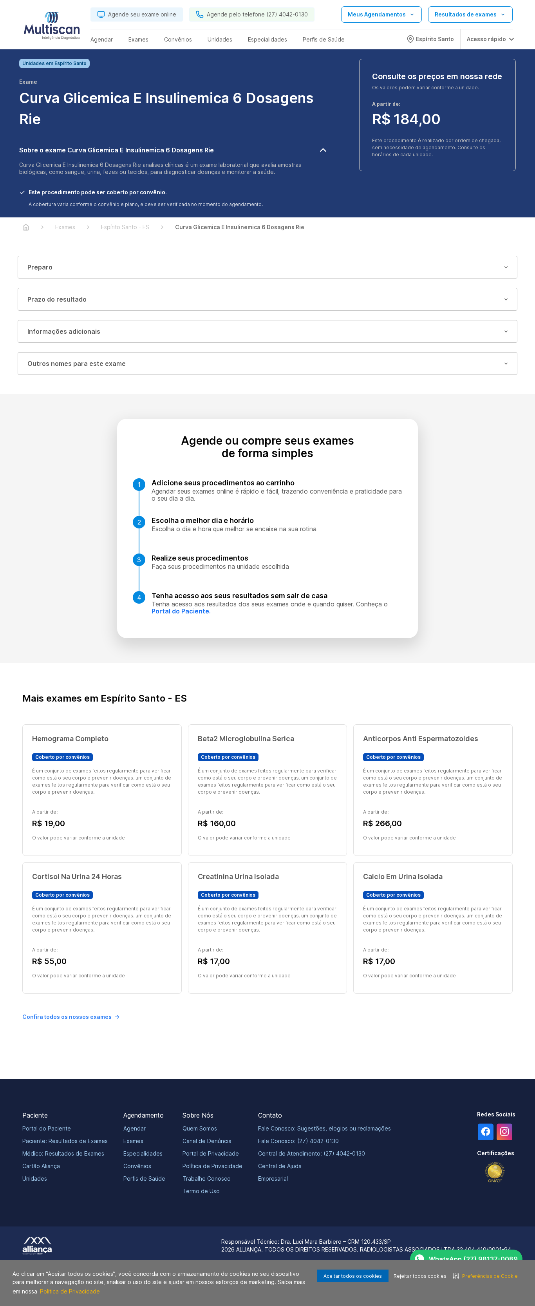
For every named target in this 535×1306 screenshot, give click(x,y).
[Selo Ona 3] (495, 1172)
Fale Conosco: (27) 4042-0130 (298, 1141)
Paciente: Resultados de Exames (65, 1141)
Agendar (134, 1128)
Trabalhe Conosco (207, 1178)
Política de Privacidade (70, 1291)
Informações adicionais (63, 331)
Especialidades (143, 1153)
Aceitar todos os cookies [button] (353, 1276)
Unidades (34, 1178)
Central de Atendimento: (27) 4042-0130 (311, 1153)
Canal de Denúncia (207, 1141)
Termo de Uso (201, 1191)
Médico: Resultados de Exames (63, 1153)
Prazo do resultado (57, 299)
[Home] (25, 227)
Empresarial (273, 1178)
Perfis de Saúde (144, 1178)
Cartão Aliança (41, 1166)
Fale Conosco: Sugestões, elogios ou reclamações (324, 1128)
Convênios (137, 1166)
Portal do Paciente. (181, 611)
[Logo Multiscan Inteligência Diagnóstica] (51, 27)
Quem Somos (200, 1128)
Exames (133, 1141)
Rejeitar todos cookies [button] (420, 1276)
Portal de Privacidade (211, 1153)
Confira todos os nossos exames (67, 1016)
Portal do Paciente (46, 1128)
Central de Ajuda (280, 1166)
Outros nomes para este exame (76, 363)
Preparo (39, 267)
